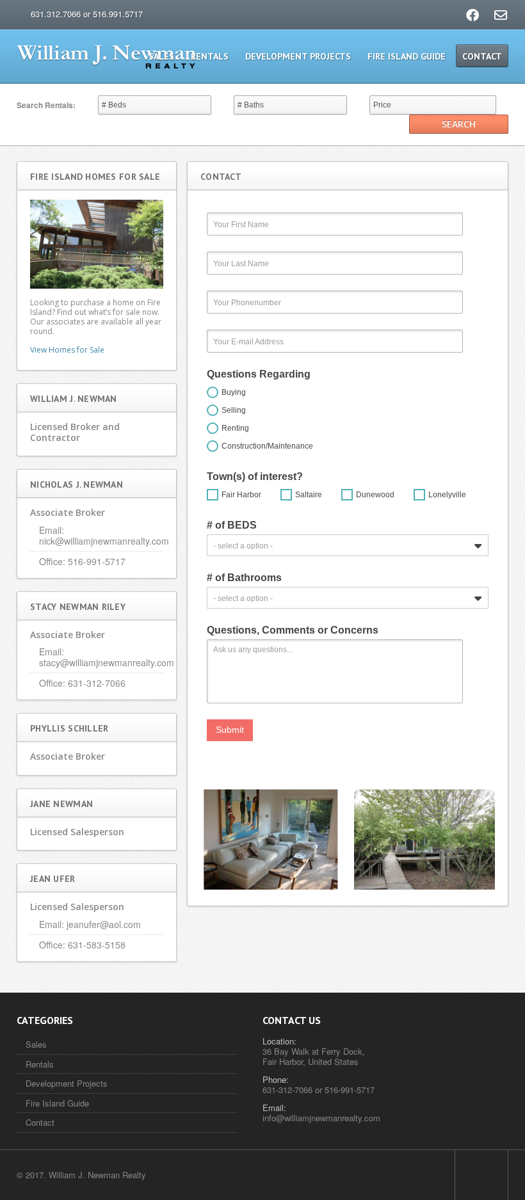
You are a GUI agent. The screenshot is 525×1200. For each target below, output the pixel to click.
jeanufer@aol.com (104, 924)
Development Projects (298, 56)
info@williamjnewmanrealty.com (321, 1118)
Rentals (210, 56)
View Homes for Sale (67, 349)
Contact (482, 56)
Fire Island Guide (407, 56)
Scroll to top (481, 1175)
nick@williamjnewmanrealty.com (104, 540)
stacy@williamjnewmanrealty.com (106, 662)
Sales (161, 56)
